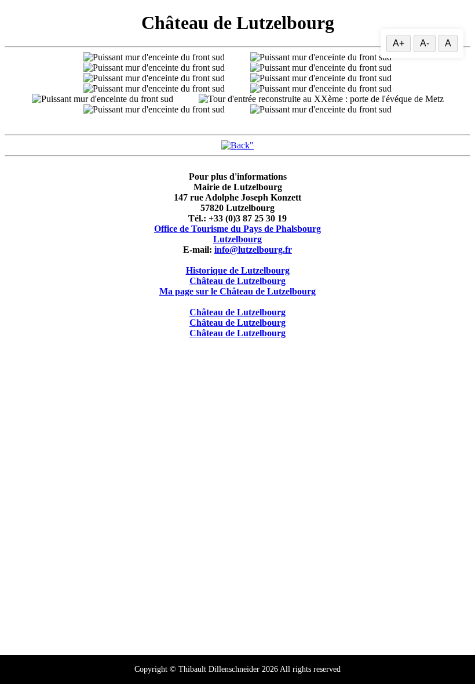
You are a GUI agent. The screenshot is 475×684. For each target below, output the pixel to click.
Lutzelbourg (237, 239)
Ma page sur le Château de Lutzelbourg (237, 291)
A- (424, 43)
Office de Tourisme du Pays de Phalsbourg (237, 229)
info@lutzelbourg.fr (253, 249)
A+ (398, 43)
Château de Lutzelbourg (237, 281)
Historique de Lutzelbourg (238, 270)
